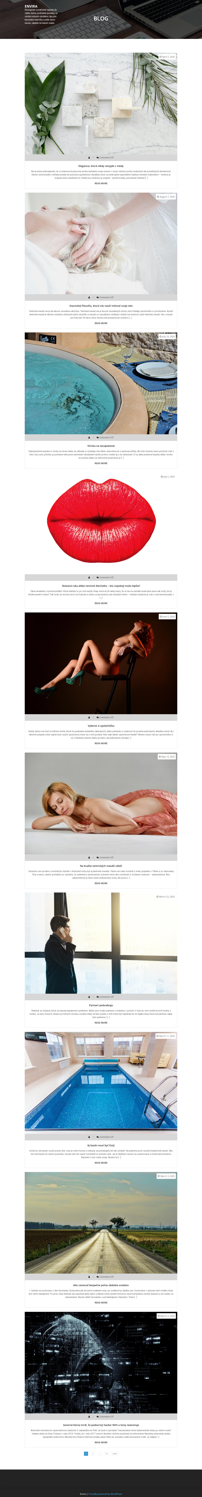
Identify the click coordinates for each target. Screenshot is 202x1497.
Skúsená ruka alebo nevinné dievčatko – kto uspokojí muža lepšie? (101, 585)
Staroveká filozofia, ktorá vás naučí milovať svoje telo (101, 305)
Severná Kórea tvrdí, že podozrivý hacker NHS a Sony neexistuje (101, 1425)
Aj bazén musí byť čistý (101, 1145)
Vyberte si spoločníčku (101, 725)
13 (106, 1453)
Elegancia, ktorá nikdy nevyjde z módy (101, 166)
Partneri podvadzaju (101, 1005)
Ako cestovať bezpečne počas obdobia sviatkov (101, 1285)
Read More (101, 183)
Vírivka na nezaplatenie (101, 445)
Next (115, 1453)
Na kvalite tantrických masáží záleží (101, 865)
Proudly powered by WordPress (105, 1493)
